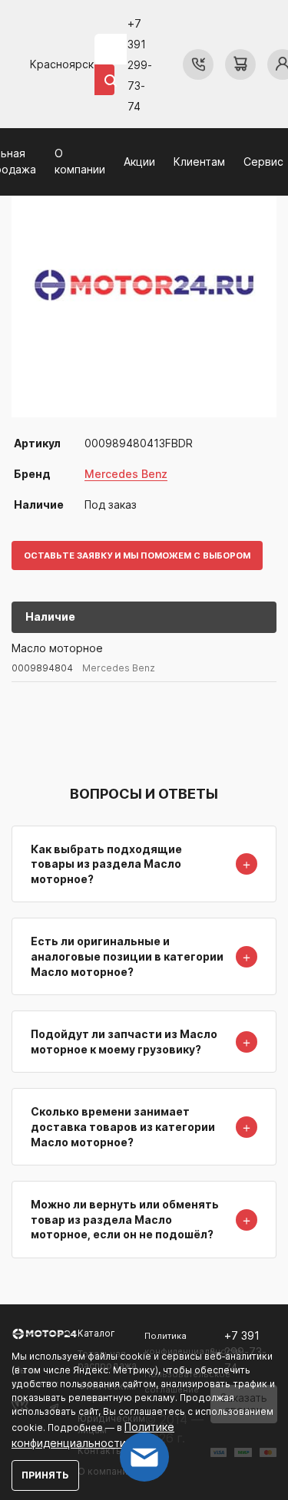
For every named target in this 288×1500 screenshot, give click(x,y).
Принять (45, 1475)
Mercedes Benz (125, 473)
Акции (139, 161)
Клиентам (199, 161)
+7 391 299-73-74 (139, 65)
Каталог (96, 1333)
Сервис (263, 161)
